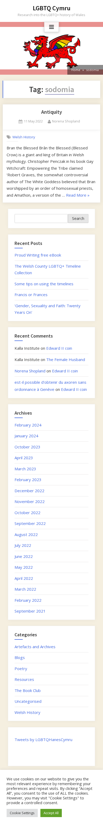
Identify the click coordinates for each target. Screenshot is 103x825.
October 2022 (27, 512)
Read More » (78, 195)
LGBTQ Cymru (52, 8)
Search (78, 218)
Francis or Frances (31, 294)
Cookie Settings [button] (22, 812)
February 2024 (28, 425)
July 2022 (23, 545)
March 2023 (25, 468)
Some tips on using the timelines (44, 283)
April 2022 (24, 578)
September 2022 (30, 523)
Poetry (21, 668)
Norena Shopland (66, 121)
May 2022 (24, 567)
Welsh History (23, 136)
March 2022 (25, 589)
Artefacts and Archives (35, 646)
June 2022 (24, 556)
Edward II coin (59, 348)
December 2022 (29, 490)
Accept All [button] (51, 812)
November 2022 (30, 501)
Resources (24, 679)
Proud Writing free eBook (38, 255)
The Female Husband (65, 359)
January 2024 (26, 435)
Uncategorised (28, 701)
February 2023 (28, 479)
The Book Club (28, 690)
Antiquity (51, 112)
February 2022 (28, 600)
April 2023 (24, 457)
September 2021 (30, 611)
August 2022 (26, 534)
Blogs (20, 657)
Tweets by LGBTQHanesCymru (43, 739)
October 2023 (27, 446)
